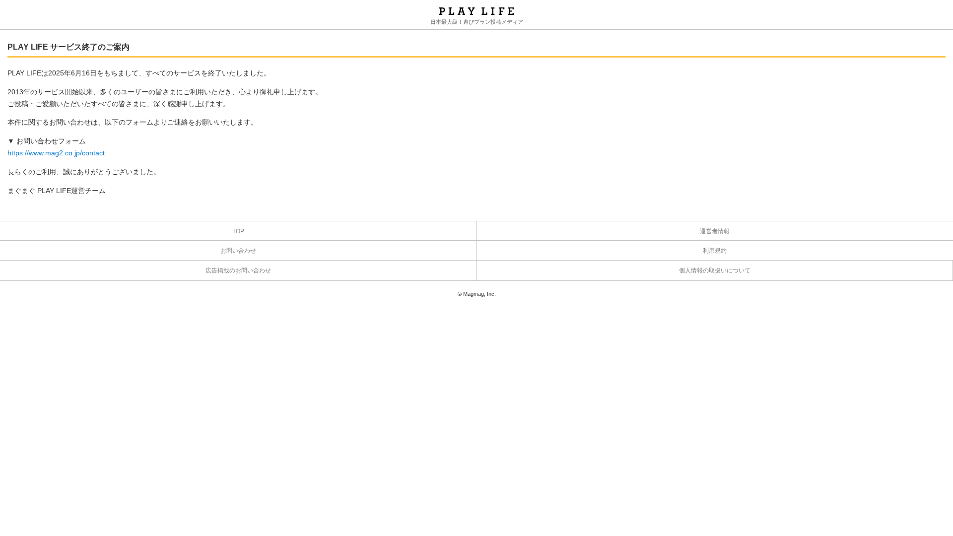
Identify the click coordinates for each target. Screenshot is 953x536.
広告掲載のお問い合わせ (238, 270)
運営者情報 (715, 231)
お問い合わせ (238, 250)
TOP (238, 231)
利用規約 (715, 250)
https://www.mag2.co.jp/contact (56, 153)
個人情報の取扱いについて (714, 270)
